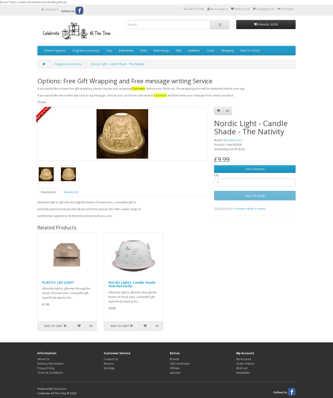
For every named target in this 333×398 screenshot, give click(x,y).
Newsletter (243, 373)
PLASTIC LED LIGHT (58, 282)
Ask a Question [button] (255, 169)
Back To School (250, 50)
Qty (216, 175)
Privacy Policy (46, 368)
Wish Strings (161, 50)
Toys (109, 50)
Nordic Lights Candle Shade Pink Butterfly (132, 284)
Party (143, 50)
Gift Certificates (180, 364)
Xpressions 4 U (233, 140)
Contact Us (111, 359)
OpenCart (59, 389)
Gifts (179, 50)
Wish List (241, 368)
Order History (245, 364)
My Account (243, 359)
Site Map (109, 368)
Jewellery (194, 50)
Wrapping (227, 50)
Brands (174, 359)
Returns (108, 364)
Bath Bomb (126, 50)
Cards (210, 50)
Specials (175, 373)
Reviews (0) (71, 192)
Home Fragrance (55, 50)
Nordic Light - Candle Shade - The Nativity (117, 64)
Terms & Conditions (50, 373)
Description (48, 192)
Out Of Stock (255, 195)
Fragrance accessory (86, 50)
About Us (43, 359)
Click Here (138, 89)
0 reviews (239, 209)
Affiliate (175, 368)
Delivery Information (50, 364)
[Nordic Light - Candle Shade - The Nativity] (122, 134)
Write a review (256, 209)
